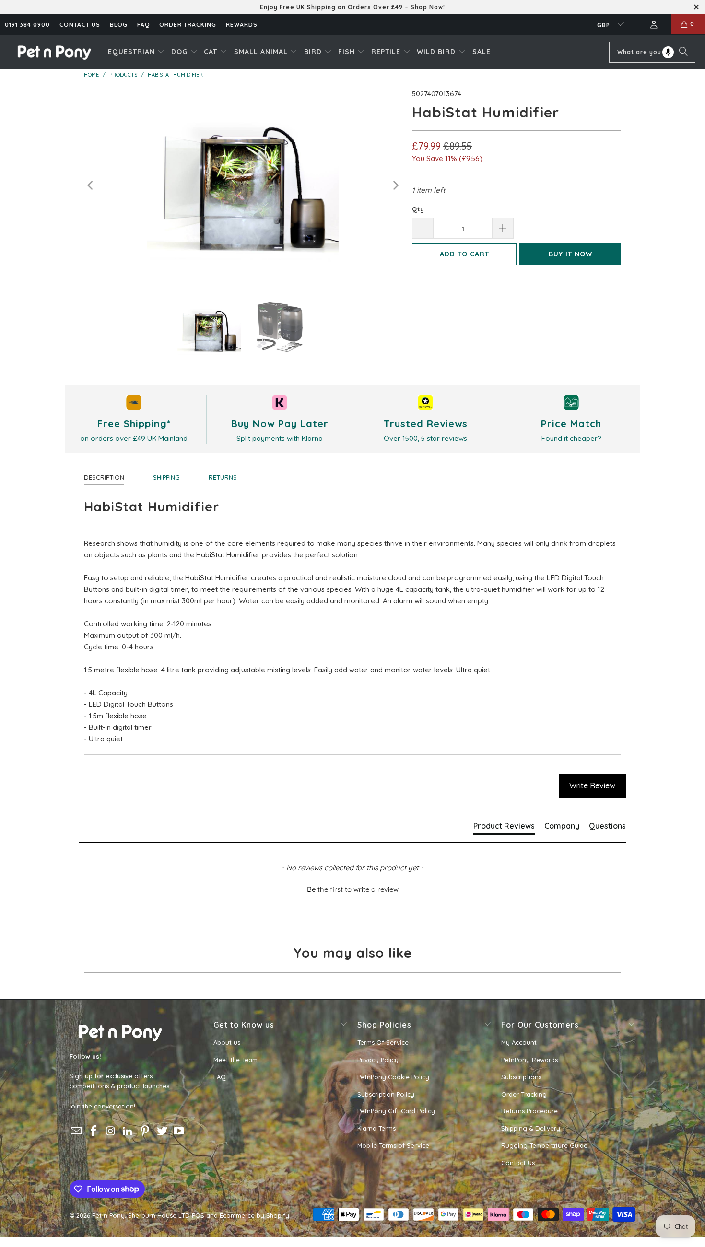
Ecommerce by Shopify (254, 1215)
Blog (119, 24)
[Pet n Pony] (54, 52)
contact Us (79, 24)
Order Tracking (187, 24)
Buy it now (570, 254)
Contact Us (518, 1162)
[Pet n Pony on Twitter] (162, 1131)
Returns (223, 477)
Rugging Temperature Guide (544, 1145)
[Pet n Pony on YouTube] (179, 1131)
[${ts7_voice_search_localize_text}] (668, 52)
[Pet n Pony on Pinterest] (145, 1131)
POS (198, 1215)
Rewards (242, 24)
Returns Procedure (529, 1111)
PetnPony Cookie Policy (393, 1077)
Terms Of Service (383, 1042)
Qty (418, 209)
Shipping (166, 477)
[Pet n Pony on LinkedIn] (128, 1131)
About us (226, 1042)
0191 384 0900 (27, 24)
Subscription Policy (385, 1094)
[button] (136, 52)
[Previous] (91, 185)
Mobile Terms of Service (393, 1145)
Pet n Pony (108, 1215)
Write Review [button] (592, 785)
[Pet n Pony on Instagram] (111, 1131)
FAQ (143, 24)
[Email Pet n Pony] (77, 1131)
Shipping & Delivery (530, 1128)
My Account (519, 1042)
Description (104, 477)
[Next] (395, 185)
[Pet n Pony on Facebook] (94, 1131)
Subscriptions (521, 1077)
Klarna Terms (376, 1128)
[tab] (504, 827)
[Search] (683, 52)
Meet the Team (235, 1059)
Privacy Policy (378, 1059)
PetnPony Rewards (529, 1059)
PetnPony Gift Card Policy (396, 1111)
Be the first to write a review (353, 889)
